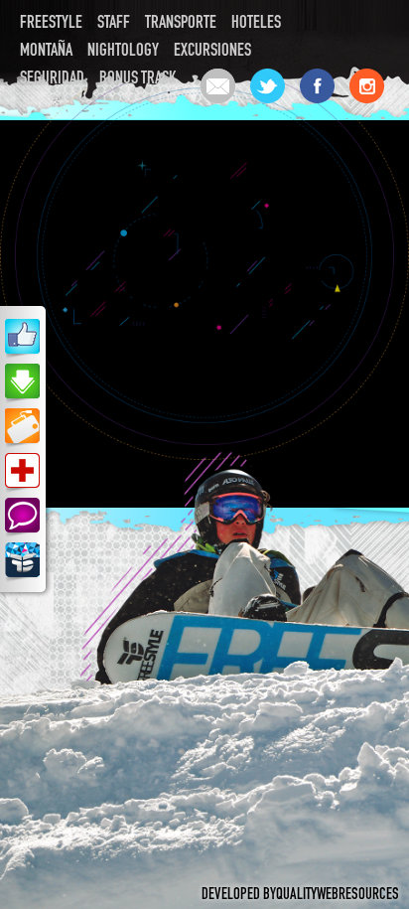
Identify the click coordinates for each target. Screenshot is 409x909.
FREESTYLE (51, 24)
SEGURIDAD (52, 79)
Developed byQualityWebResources (300, 896)
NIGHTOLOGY (123, 52)
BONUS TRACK (138, 79)
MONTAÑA (46, 52)
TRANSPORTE (180, 24)
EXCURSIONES (212, 52)
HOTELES (256, 24)
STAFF (113, 24)
